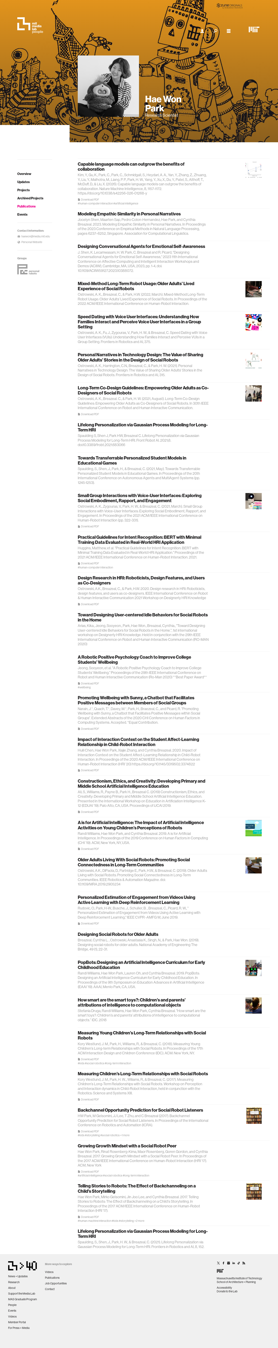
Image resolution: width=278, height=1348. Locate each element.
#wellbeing (84, 687)
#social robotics (94, 1063)
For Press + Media (19, 1328)
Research (14, 1282)
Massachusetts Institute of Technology (239, 1278)
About (11, 1288)
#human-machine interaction (94, 1221)
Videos (12, 1316)
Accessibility (224, 1287)
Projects (23, 190)
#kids (81, 1063)
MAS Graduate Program (22, 1299)
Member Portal (17, 1322)
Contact (50, 1289)
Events (22, 214)
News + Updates (18, 1276)
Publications (26, 206)
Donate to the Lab (227, 1291)
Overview (24, 174)
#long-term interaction (118, 1063)
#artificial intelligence (125, 203)
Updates (23, 182)
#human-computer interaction (95, 203)
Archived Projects (30, 198)
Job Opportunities (56, 1283)
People (12, 1305)
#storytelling (92, 1135)
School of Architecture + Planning (236, 1282)
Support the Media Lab (21, 1293)
